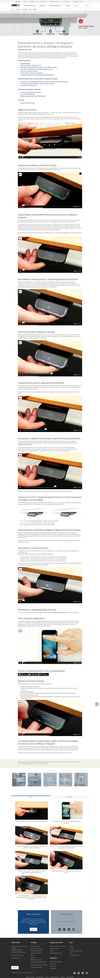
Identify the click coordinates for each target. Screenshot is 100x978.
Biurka (52, 950)
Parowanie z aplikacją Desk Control (31, 92)
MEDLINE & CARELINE (56, 961)
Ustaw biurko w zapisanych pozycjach (32, 73)
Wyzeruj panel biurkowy (28, 103)
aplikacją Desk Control (25, 444)
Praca (37, 1)
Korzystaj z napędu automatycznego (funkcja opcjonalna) (37, 75)
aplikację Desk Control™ (60, 612)
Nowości (25, 1)
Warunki (47, 977)
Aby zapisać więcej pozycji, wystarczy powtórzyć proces (37, 69)
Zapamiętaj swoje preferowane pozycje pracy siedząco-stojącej (39, 67)
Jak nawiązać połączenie (28, 94)
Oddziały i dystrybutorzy (76, 950)
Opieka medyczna (55, 948)
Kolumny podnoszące (36, 948)
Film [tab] (30, 797)
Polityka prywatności (54, 977)
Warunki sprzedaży (70, 977)
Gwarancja (62, 977)
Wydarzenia (31, 1)
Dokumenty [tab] (69, 797)
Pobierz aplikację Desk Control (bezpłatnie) (33, 96)
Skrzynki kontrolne (36, 953)
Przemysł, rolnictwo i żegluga (58, 946)
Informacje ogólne (40, 977)
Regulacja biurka (25, 63)
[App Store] (33, 674)
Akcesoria (33, 957)
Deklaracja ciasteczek (30, 977)
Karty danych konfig (36, 967)
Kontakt (33, 929)
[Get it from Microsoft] (23, 674)
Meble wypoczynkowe (56, 953)
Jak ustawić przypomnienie (28, 85)
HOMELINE (53, 968)
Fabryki (71, 948)
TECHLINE (53, 966)
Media (71, 953)
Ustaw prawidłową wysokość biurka (31, 65)
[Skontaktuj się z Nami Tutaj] (97, 704)
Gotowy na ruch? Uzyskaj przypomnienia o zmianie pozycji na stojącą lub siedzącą (44, 81)
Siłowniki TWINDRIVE (36, 950)
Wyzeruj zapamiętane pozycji (29, 71)
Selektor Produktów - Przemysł (39, 965)
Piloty (32, 955)
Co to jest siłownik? (74, 955)
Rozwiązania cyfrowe (36, 959)
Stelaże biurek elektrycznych (38, 962)
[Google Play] (44, 674)
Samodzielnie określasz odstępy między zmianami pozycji (37, 83)
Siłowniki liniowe (35, 946)
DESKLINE (53, 964)
